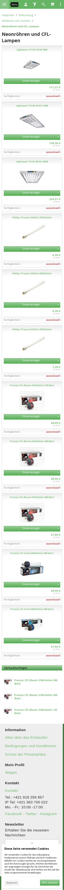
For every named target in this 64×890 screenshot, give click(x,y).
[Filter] (34, 4)
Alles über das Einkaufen (26, 737)
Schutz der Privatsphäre (25, 754)
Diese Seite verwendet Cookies (26, 849)
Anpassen (11, 882)
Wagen (11, 772)
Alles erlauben (50, 882)
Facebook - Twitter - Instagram (31, 814)
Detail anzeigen (31, 80)
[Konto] (25, 4)
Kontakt (11, 790)
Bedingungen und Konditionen (30, 746)
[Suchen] (43, 4)
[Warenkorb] (52, 4)
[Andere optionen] (60, 4)
